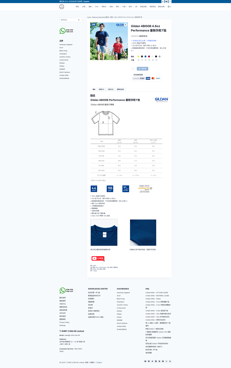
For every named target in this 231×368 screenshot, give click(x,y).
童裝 (94, 267)
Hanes (119, 317)
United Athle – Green (153, 299)
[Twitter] (152, 361)
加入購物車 (143, 69)
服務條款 (62, 319)
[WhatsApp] (162, 1)
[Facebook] (148, 361)
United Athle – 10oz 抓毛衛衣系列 (157, 317)
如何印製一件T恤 (94, 293)
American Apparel (65, 44)
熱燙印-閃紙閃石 (94, 311)
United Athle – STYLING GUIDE (157, 293)
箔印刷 (90, 305)
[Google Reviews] (170, 361)
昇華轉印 (91, 299)
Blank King (63, 51)
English (99, 362)
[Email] (166, 1)
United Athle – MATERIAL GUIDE (157, 296)
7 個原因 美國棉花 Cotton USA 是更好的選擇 (158, 333)
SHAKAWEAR (64, 78)
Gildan (94, 269)
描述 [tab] (94, 89)
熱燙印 (90, 308)
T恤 (98, 269)
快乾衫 (111, 267)
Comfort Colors (64, 57)
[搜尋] (78, 20)
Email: (61, 335)
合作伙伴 (62, 313)
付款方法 (62, 304)
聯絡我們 (62, 301)
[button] (125, 24)
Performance (102, 267)
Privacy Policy (64, 322)
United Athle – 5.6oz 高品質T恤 (157, 311)
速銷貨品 (153, 7)
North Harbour (64, 72)
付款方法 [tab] (110, 89)
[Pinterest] (159, 361)
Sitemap (62, 325)
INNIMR (62, 69)
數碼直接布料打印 (94, 296)
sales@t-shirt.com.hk (72, 335)
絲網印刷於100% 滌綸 (95, 317)
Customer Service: (66, 349)
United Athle (63, 75)
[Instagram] (155, 361)
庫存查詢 (62, 316)
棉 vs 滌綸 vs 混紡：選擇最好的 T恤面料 (158, 324)
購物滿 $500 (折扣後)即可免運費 (70, 1)
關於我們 (62, 298)
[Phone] (170, 1)
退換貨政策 (63, 310)
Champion (63, 54)
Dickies (62, 63)
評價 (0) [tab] (101, 89)
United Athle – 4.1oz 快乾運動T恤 (157, 302)
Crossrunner (63, 60)
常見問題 (149, 353)
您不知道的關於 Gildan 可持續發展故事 (158, 339)
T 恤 (108, 267)
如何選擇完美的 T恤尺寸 (154, 347)
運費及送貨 (63, 307)
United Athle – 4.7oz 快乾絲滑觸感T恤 (158, 306)
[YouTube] (145, 361)
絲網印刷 (91, 314)
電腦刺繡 (91, 302)
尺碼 (132, 60)
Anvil (61, 48)
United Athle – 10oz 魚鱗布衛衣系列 (158, 314)
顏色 (132, 56)
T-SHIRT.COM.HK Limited (71, 331)
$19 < (97, 267)
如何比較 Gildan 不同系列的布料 (157, 343)
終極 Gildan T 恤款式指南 (154, 329)
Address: (62, 339)
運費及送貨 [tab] (120, 89)
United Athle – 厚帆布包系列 (155, 320)
